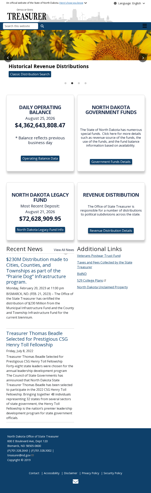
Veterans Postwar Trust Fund (99, 256)
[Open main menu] (144, 25)
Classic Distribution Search (30, 74)
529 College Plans (90, 280)
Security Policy (113, 473)
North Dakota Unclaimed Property (102, 287)
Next (142, 58)
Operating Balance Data (40, 158)
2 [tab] (72, 83)
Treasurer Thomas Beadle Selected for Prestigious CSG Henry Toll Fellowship (37, 339)
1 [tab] (65, 83)
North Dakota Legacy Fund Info (40, 229)
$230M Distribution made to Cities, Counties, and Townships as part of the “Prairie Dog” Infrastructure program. (37, 270)
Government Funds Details (111, 162)
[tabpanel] (75, 55)
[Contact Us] (75, 482)
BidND (82, 274)
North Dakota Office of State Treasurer (33, 436)
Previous (8, 58)
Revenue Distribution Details (111, 230)
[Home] (26, 14)
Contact (34, 473)
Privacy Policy (90, 473)
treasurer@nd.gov (18, 455)
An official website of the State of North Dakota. (44, 3)
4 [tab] (86, 83)
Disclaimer (70, 473)
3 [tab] (79, 83)
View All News (64, 250)
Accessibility (51, 473)
